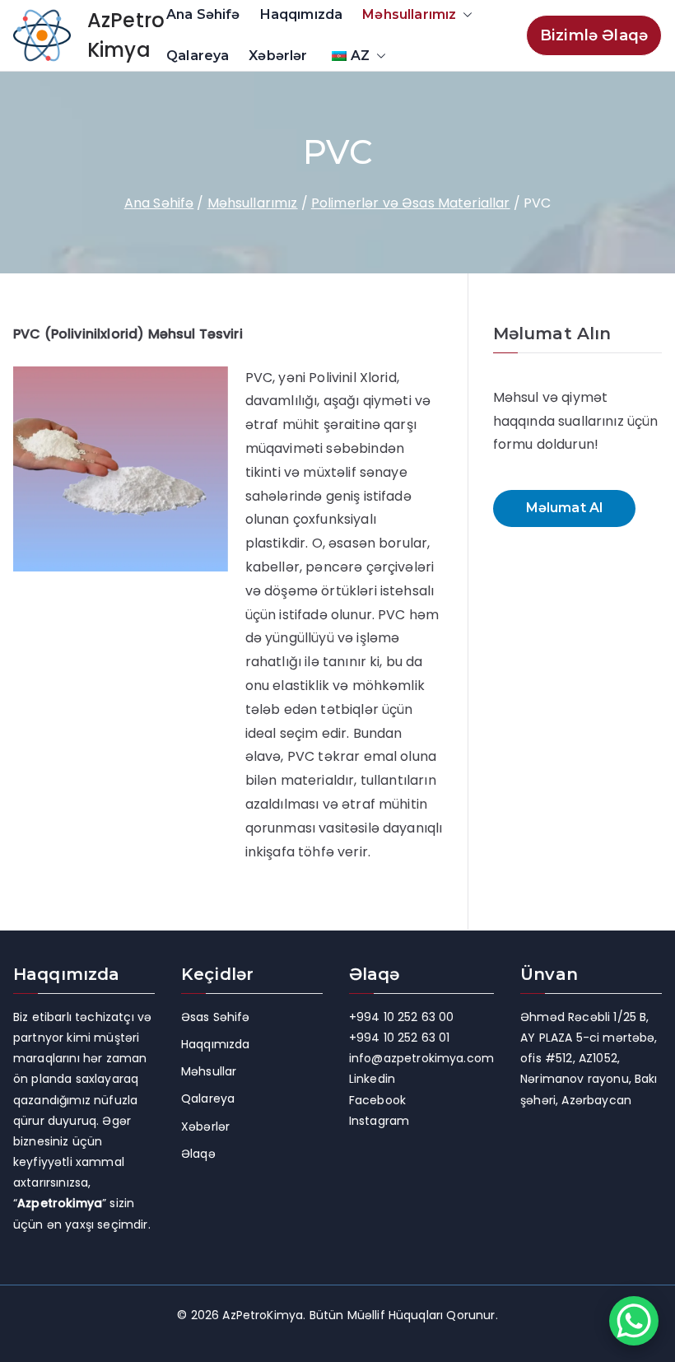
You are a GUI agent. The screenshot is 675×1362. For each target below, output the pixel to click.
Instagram (379, 1120)
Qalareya (197, 55)
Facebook (377, 1100)
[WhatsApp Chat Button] (634, 1321)
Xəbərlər (278, 55)
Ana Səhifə (203, 14)
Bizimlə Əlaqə (594, 35)
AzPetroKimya (262, 1315)
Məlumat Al (564, 507)
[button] (464, 15)
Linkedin (372, 1078)
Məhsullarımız (409, 14)
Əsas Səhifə (215, 1017)
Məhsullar (208, 1071)
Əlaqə (198, 1153)
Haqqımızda (301, 14)
